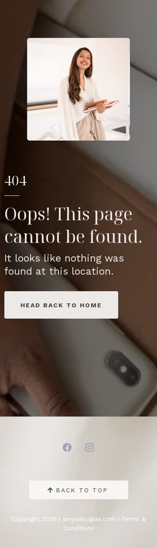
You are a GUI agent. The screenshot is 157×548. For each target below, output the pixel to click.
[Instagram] (89, 447)
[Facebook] (67, 447)
